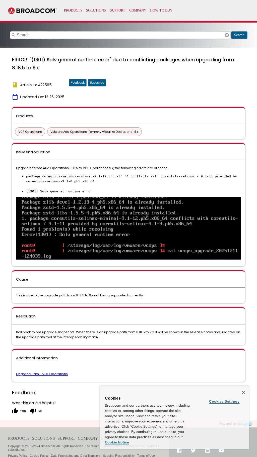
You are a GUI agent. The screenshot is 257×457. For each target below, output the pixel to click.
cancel (226, 35)
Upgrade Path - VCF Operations (42, 374)
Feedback (78, 82)
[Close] (243, 392)
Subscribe (97, 82)
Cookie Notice (117, 442)
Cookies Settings (224, 401)
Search (239, 35)
